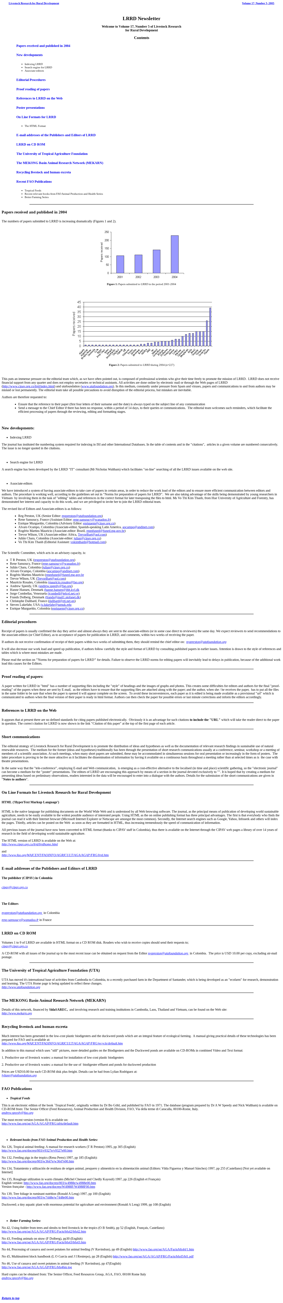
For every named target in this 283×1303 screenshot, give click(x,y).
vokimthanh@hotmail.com (87, 542)
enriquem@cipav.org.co (98, 523)
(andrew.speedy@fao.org (55, 586)
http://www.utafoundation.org (21, 987)
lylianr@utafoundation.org (19, 1075)
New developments (29, 55)
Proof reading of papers (33, 89)
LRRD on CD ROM (30, 144)
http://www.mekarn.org (17, 1013)
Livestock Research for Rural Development (34, 3)
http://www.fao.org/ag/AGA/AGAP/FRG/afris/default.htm (40, 1123)
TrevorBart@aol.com (92, 534)
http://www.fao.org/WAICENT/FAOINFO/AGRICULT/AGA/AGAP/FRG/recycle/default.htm (62, 1043)
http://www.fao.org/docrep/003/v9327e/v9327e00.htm (37, 1150)
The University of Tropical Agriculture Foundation (52, 154)
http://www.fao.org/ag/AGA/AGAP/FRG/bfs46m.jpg (37, 1267)
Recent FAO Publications (34, 181)
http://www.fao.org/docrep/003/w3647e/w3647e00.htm (38, 1161)
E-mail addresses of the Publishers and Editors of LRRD (56, 135)
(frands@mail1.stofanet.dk (62, 597)
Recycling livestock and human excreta (43, 172)
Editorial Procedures (31, 80)
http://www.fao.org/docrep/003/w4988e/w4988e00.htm (60, 1183)
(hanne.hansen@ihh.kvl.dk (61, 589)
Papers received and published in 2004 (43, 46)
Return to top (10, 1298)
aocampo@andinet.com (137, 527)
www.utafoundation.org (97, 386)
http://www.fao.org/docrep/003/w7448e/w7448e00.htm (38, 1197)
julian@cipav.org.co (87, 538)
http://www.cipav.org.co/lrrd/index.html (28, 386)
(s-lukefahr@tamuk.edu (56, 604)
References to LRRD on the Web (39, 98)
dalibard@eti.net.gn (62, 601)
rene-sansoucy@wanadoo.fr (91, 519)
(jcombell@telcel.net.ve (63, 593)
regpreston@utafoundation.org (82, 516)
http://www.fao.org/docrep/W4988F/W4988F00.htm (61, 1186)
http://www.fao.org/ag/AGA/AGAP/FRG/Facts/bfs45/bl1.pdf (153, 1256)
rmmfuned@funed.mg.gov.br (105, 531)
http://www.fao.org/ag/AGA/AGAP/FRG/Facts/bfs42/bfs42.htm (44, 1231)
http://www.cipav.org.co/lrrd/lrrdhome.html (30, 844)
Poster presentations (30, 107)
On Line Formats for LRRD (36, 117)
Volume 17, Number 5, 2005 (258, 3)
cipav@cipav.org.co (15, 887)
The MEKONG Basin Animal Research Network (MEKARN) (59, 163)
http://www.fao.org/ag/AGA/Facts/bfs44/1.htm (163, 1249)
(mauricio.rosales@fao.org (65, 582)
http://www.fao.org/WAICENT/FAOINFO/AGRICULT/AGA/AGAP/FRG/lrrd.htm (55, 855)
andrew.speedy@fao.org (17, 1112)
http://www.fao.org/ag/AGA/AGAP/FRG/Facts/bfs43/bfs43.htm (44, 1242)
